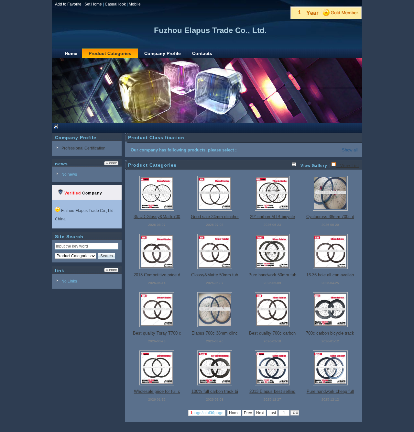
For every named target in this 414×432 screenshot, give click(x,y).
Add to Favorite (68, 4)
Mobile (135, 4)
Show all (350, 150)
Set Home (93, 4)
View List (347, 165)
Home (234, 413)
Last (272, 413)
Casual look (115, 4)
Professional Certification (83, 148)
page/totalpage (206, 413)
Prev (248, 413)
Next (260, 413)
